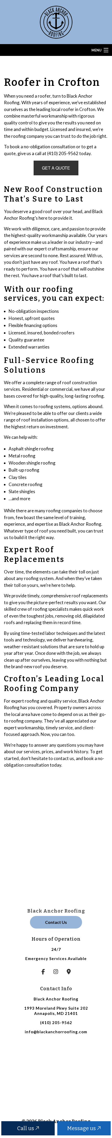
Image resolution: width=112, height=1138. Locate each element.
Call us (26, 1128)
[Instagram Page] (55, 972)
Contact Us (56, 922)
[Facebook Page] (43, 972)
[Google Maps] (69, 972)
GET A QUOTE (56, 168)
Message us (82, 1128)
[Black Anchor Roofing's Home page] (56, 21)
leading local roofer (55, 109)
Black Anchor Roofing (56, 911)
